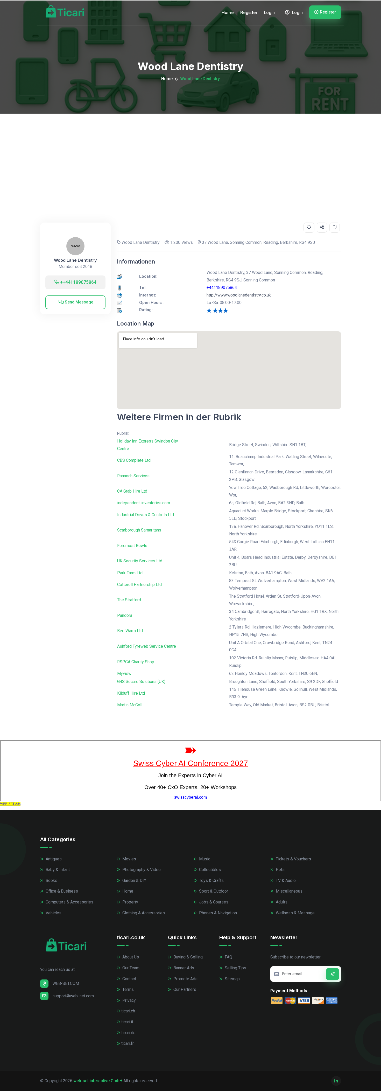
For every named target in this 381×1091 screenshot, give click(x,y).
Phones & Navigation (217, 912)
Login (269, 12)
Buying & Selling (187, 957)
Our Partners (184, 989)
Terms (127, 989)
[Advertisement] (190, 152)
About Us (130, 957)
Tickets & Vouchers (293, 859)
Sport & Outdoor (213, 891)
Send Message (78, 302)
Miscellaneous (288, 891)
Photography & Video (141, 869)
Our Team (130, 967)
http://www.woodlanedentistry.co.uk (239, 295)
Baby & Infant (57, 869)
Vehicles (53, 912)
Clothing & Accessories (143, 912)
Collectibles (209, 869)
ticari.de (128, 1032)
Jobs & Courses (213, 902)
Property (129, 902)
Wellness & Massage (295, 912)
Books (51, 880)
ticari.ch (128, 1011)
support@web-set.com (73, 995)
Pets (280, 869)
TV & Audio (285, 880)
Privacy (128, 1000)
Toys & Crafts (211, 880)
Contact (128, 978)
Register (248, 12)
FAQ (228, 957)
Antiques (53, 859)
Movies (128, 859)
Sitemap (232, 978)
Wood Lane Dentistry (75, 260)
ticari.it (127, 1021)
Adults (281, 902)
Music (204, 859)
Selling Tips (235, 967)
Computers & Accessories (69, 902)
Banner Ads (183, 967)
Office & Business (61, 891)
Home (228, 12)
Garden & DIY (133, 880)
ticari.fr (127, 1043)
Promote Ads (184, 978)
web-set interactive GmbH (97, 1080)
